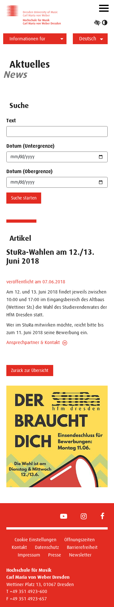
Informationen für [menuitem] (27, 38)
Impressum (29, 554)
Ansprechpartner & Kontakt (33, 342)
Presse (54, 554)
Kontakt (19, 547)
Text (11, 121)
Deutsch (87, 39)
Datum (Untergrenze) (30, 146)
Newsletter (80, 554)
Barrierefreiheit (82, 547)
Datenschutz (47, 547)
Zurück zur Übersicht (29, 370)
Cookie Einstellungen (35, 539)
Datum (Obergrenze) (29, 171)
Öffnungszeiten (79, 539)
